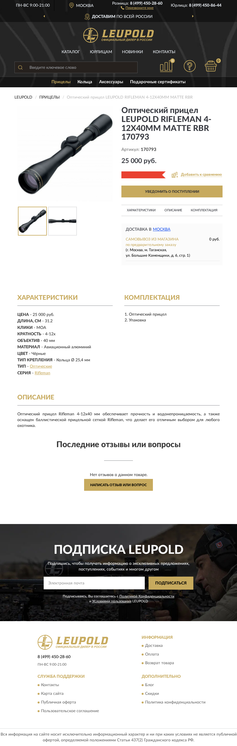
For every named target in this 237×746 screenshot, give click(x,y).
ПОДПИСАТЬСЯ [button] (171, 583)
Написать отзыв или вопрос (118, 485)
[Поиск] (20, 67)
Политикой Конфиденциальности (146, 596)
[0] (211, 66)
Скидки (152, 694)
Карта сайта (52, 694)
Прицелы (61, 82)
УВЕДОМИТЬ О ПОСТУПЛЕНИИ (172, 191)
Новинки (132, 52)
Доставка (154, 646)
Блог (149, 685)
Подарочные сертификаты (158, 82)
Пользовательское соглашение (70, 711)
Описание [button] (173, 210)
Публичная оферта (58, 702)
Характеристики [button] (141, 210)
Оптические (41, 366)
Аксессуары (111, 82)
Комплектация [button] (204, 210)
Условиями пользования (112, 601)
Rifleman (42, 373)
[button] (137, 7)
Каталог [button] (71, 52)
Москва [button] (162, 229)
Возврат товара (159, 663)
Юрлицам (101, 52)
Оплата (152, 655)
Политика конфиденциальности (175, 702)
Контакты (164, 52)
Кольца (84, 82)
